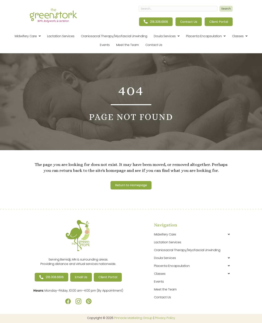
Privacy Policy (165, 318)
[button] (226, 9)
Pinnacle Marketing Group (133, 318)
